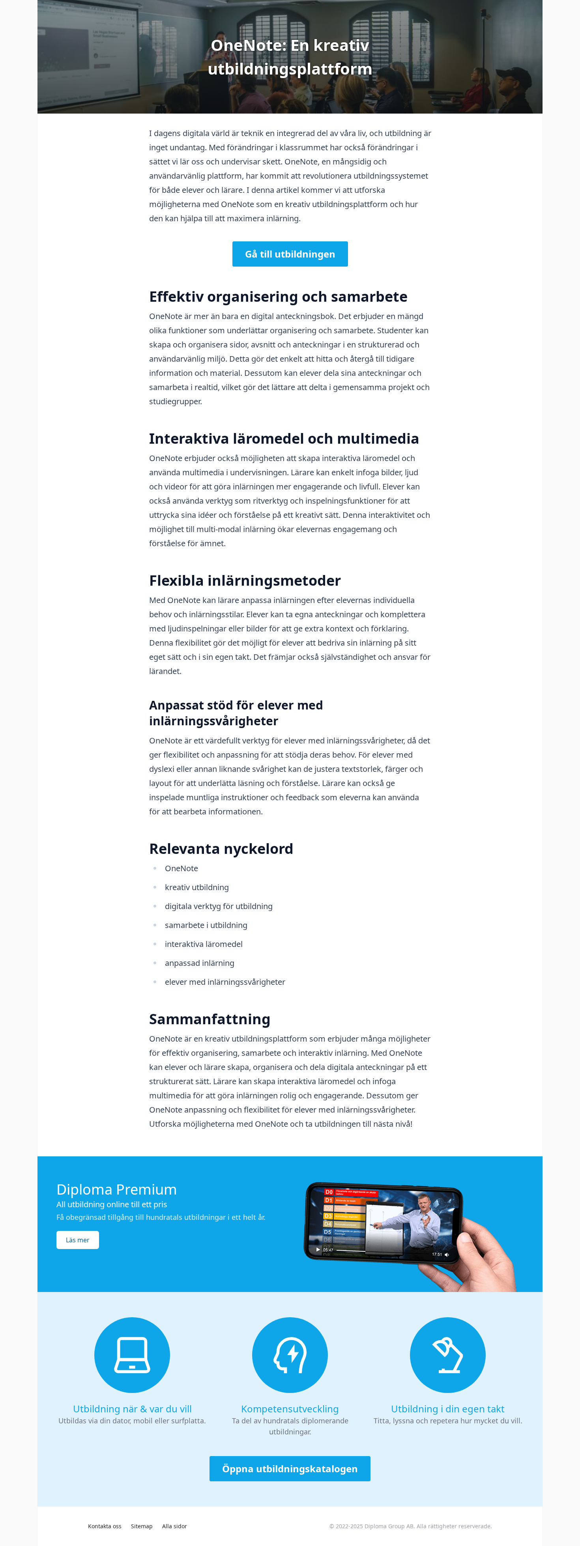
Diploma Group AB (389, 1526)
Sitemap (142, 1526)
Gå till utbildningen (290, 253)
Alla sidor (174, 1526)
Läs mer (78, 1240)
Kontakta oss (105, 1526)
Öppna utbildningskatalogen (290, 1468)
